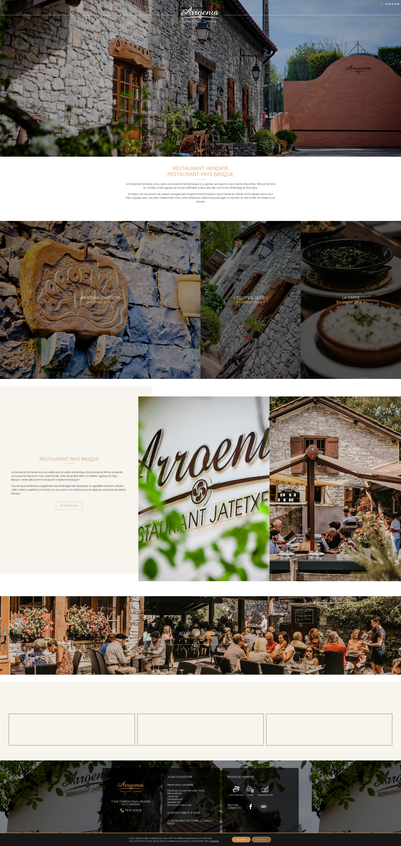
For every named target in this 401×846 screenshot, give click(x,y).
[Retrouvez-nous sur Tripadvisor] (264, 806)
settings (215, 841)
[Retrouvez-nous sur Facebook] (251, 806)
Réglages (261, 839)
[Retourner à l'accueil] (200, 15)
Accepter (241, 839)
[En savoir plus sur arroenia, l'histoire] (100, 300)
